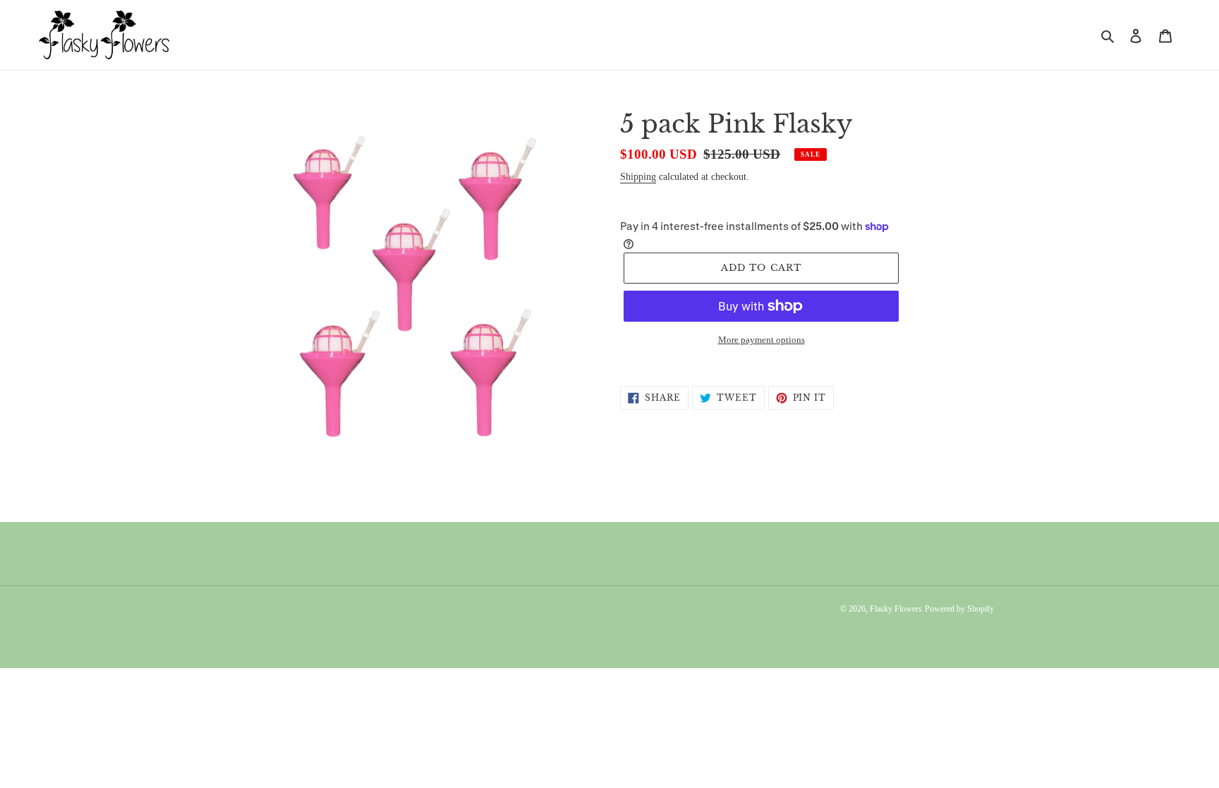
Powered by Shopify (959, 609)
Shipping (638, 176)
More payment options (761, 339)
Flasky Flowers (896, 609)
